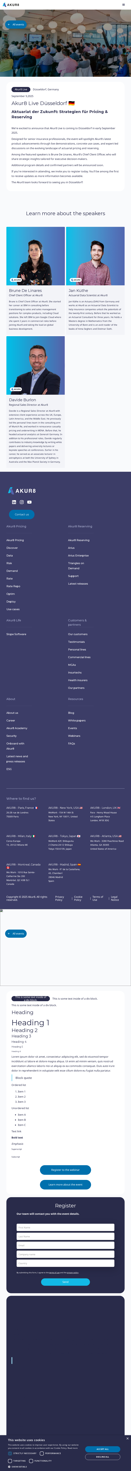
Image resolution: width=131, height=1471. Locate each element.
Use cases (13, 609)
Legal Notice (115, 898)
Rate (9, 578)
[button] (123, 5)
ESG (9, 769)
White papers (77, 720)
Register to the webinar (65, 1170)
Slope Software (16, 634)
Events (72, 728)
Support (73, 576)
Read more (73, 1448)
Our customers (78, 634)
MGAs (72, 664)
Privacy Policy (59, 898)
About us (12, 712)
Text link (16, 1131)
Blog (71, 712)
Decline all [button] (102, 1456)
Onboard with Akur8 (15, 746)
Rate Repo (13, 586)
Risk (9, 563)
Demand (12, 570)
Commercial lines (79, 657)
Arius (71, 547)
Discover (12, 547)
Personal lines (77, 649)
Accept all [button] (103, 1449)
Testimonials (76, 641)
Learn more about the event (65, 1184)
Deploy (11, 601)
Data (9, 555)
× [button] (127, 1438)
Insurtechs (75, 672)
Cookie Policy (78, 898)
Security (11, 735)
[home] (11, 5)
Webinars (74, 735)
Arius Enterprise (78, 555)
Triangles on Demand (76, 566)
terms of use (54, 1272)
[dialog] (65, 1453)
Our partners (76, 687)
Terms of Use (97, 898)
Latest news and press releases (17, 759)
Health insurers (78, 680)
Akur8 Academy (16, 728)
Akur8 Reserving (78, 540)
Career (10, 720)
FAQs (71, 743)
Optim (10, 593)
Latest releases (78, 583)
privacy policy (72, 1272)
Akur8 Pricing (15, 540)
